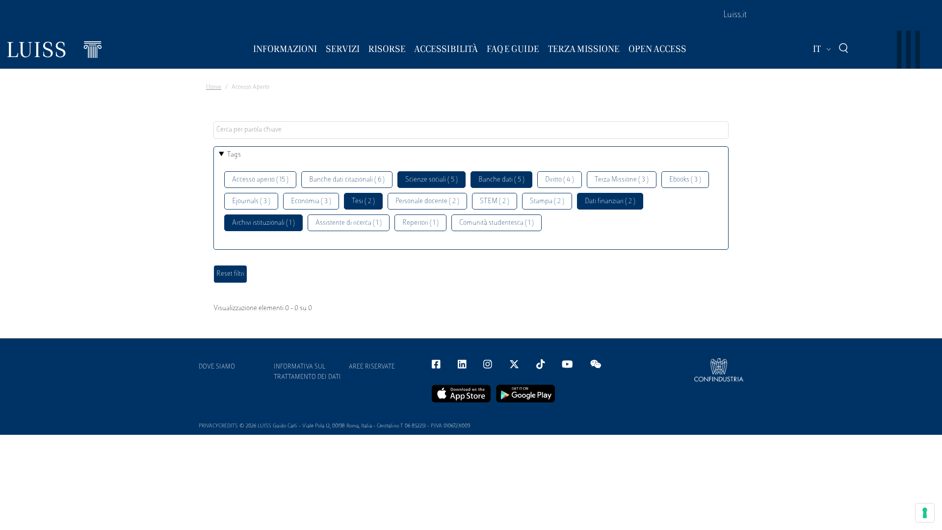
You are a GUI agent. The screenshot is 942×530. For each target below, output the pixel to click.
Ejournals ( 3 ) (251, 201)
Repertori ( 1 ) (420, 223)
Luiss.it (735, 15)
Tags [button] (234, 155)
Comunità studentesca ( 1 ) (496, 223)
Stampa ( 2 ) (547, 201)
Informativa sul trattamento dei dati (307, 372)
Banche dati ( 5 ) (501, 180)
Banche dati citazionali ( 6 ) (347, 180)
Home (213, 87)
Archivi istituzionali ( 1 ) (263, 223)
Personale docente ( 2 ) (427, 201)
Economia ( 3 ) (311, 201)
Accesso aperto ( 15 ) (260, 180)
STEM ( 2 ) (494, 201)
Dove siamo (217, 367)
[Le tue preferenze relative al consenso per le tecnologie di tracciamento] (925, 513)
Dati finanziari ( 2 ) (610, 201)
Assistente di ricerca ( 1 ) (348, 223)
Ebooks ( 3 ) (685, 180)
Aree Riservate (372, 367)
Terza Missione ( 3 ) (622, 180)
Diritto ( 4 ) (559, 180)
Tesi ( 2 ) (363, 201)
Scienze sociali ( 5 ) (431, 180)
